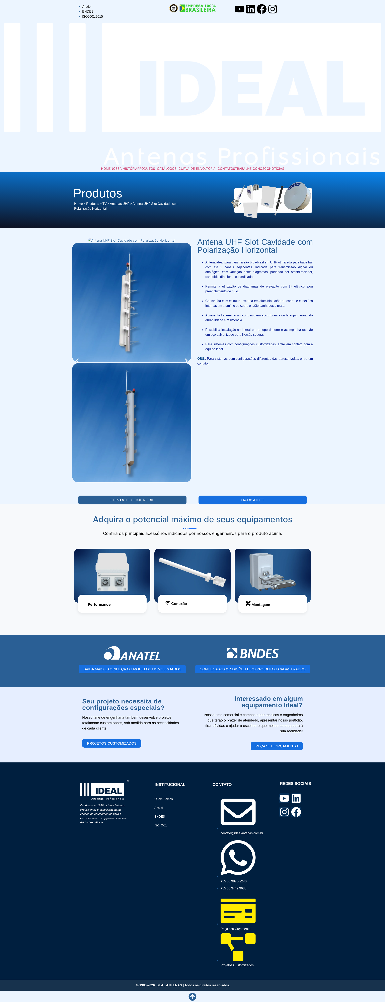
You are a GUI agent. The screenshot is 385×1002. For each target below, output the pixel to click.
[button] (147, 168)
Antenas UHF (119, 203)
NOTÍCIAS (276, 168)
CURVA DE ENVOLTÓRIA (197, 168)
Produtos (92, 203)
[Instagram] (273, 9)
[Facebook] (262, 9)
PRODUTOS (146, 168)
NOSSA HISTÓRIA (124, 168)
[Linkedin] (251, 9)
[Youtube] (240, 9)
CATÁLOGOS (166, 168)
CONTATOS (226, 168)
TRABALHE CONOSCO (252, 168)
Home (78, 203)
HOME (106, 168)
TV (104, 203)
